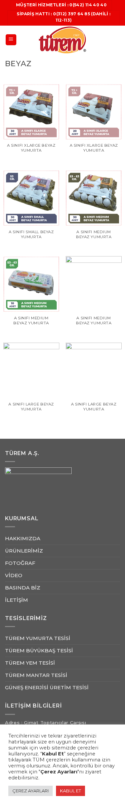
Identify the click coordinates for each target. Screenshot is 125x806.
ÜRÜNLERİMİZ (24, 551)
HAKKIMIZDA (22, 538)
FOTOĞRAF (20, 563)
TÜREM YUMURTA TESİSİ (37, 638)
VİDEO (13, 575)
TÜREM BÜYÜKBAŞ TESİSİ (39, 650)
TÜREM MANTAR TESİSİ (36, 675)
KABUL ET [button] (70, 790)
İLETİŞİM (16, 600)
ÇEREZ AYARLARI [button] (30, 790)
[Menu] (11, 39)
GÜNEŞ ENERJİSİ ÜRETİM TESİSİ (47, 687)
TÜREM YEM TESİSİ (30, 663)
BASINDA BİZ (22, 587)
